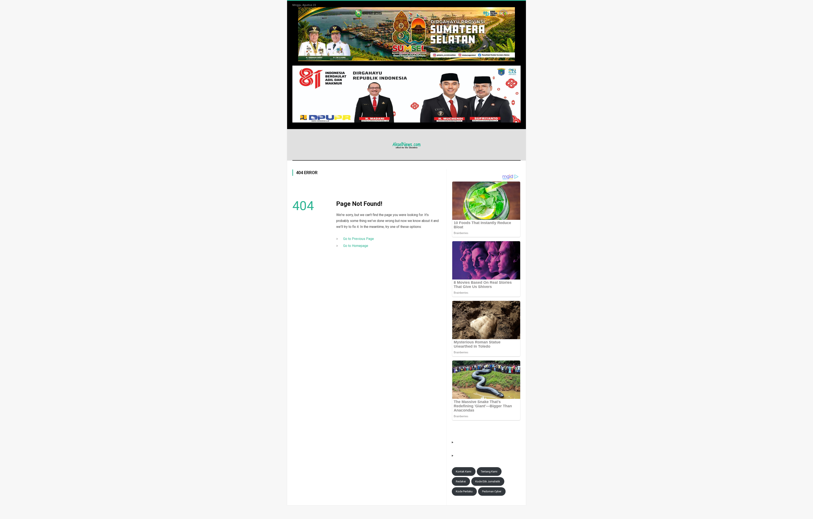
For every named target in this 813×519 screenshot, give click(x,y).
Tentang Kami (489, 471)
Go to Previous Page (358, 239)
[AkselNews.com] (406, 144)
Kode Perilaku (464, 491)
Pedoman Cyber (491, 491)
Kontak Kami (463, 471)
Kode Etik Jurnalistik (487, 481)
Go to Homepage (355, 246)
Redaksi (461, 481)
